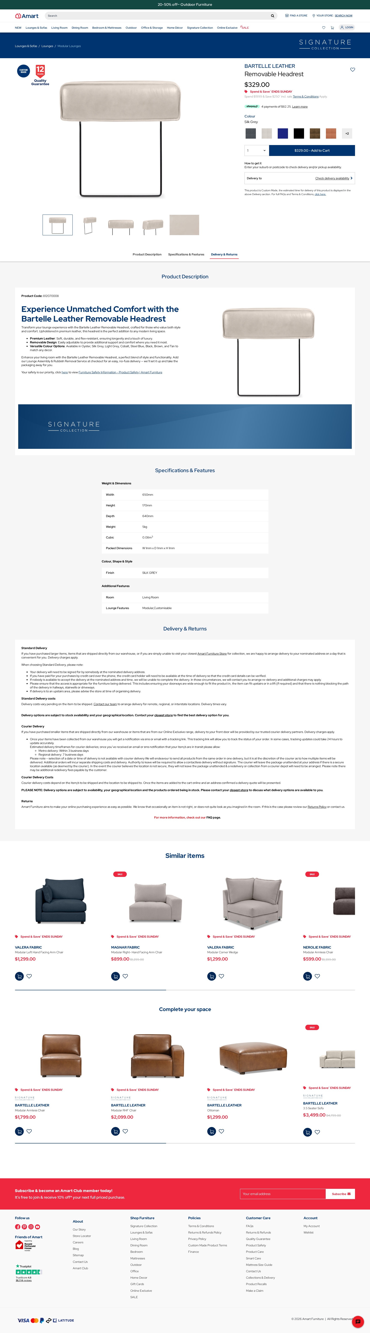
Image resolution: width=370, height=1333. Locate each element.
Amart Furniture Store (212, 653)
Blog (76, 1249)
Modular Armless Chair (30, 1110)
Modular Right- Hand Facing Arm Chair (136, 952)
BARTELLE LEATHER (32, 1105)
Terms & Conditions (306, 96)
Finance (193, 1252)
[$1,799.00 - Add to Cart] (19, 1131)
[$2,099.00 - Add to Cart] (115, 1131)
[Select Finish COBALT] (283, 133)
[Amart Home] (26, 15)
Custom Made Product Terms (207, 1245)
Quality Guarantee (258, 1239)
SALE (134, 1297)
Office (134, 1271)
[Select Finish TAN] (331, 133)
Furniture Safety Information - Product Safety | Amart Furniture (120, 372)
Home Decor (138, 1278)
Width (110, 495)
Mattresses (137, 1258)
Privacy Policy (197, 1239)
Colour (250, 116)
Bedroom (136, 1252)
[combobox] (161, 16)
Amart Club (80, 1268)
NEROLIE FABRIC (317, 947)
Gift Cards (137, 1284)
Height (110, 505)
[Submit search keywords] (272, 15)
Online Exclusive (141, 1291)
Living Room (138, 1239)
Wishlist (308, 1232)
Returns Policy (317, 807)
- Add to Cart (312, 150)
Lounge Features (117, 608)
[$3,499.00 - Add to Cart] (307, 1132)
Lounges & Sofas (141, 1232)
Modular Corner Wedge (222, 952)
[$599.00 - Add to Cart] (307, 976)
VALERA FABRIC (28, 947)
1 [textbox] (247, 150)
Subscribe (339, 1194)
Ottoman (213, 1110)
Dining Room (139, 1245)
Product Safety (256, 1245)
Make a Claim (254, 1291)
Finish (110, 573)
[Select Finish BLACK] (299, 133)
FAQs (249, 1226)
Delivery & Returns (224, 254)
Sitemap (78, 1255)
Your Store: (334, 15)
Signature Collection (143, 1226)
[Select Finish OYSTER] (267, 133)
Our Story (79, 1229)
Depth (110, 516)
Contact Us (80, 1262)
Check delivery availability (332, 178)
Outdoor (136, 1265)
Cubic (110, 537)
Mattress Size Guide (259, 1265)
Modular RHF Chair (123, 1110)
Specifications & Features (186, 254)
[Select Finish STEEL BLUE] (251, 133)
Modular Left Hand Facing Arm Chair (39, 952)
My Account (312, 1226)
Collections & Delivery (260, 1278)
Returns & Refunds (258, 1232)
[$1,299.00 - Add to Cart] (19, 976)
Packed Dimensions (119, 548)
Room (110, 597)
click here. (320, 194)
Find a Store (298, 15)
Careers (78, 1242)
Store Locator (82, 1236)
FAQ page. (213, 817)
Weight (110, 527)
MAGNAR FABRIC (125, 947)
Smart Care (253, 1258)
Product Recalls (256, 1284)
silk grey (251, 122)
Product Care (255, 1252)
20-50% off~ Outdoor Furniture (185, 4)
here (65, 372)
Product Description (147, 254)
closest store (163, 715)
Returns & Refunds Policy (204, 1232)
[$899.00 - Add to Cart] (115, 976)
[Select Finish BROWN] (315, 133)
